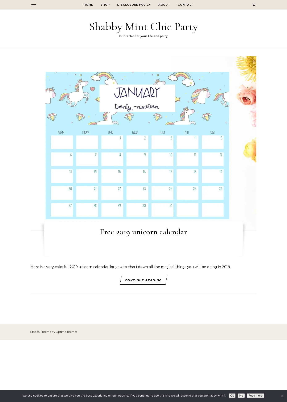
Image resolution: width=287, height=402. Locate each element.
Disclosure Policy (134, 4)
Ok (232, 395)
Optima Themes (66, 331)
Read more (256, 395)
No (241, 395)
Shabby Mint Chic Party (143, 26)
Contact (186, 4)
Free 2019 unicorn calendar (143, 232)
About (164, 4)
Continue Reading (143, 280)
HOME (88, 4)
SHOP (105, 4)
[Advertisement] (143, 370)
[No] (282, 396)
